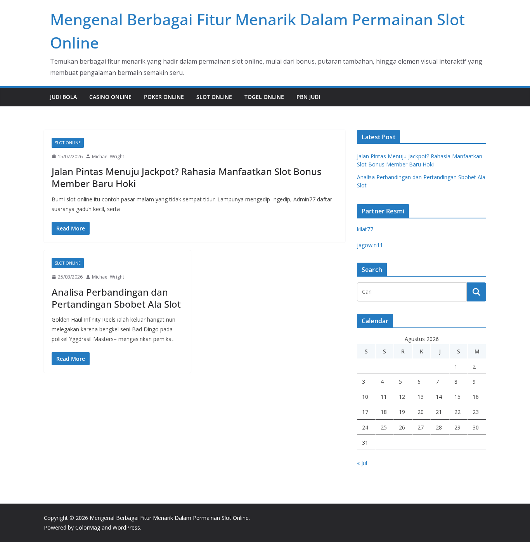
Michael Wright (108, 156)
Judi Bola (63, 96)
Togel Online (264, 96)
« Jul (362, 463)
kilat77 (365, 229)
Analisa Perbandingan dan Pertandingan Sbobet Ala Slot (116, 298)
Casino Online (110, 96)
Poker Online (164, 96)
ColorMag (87, 527)
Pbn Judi (308, 96)
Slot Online (214, 96)
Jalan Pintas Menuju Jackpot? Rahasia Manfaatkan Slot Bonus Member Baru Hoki (187, 177)
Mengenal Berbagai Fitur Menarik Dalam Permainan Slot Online (169, 517)
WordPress (126, 527)
